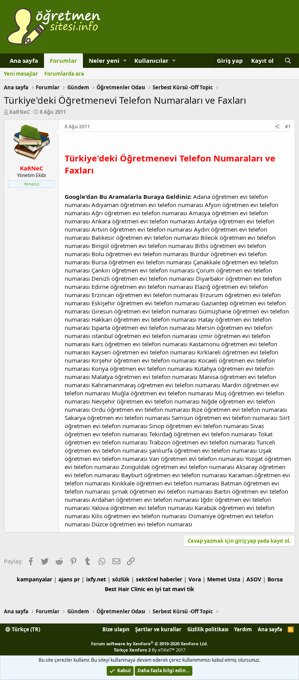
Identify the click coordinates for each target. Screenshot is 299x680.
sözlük (121, 579)
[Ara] (287, 60)
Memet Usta (223, 579)
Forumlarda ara (64, 73)
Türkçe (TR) (25, 629)
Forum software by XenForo (149, 643)
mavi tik (183, 589)
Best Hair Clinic (125, 589)
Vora (194, 579)
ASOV (253, 579)
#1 (288, 126)
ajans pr (69, 579)
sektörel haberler (159, 579)
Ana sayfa (24, 60)
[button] (124, 60)
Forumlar (63, 60)
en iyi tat (159, 589)
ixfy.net (96, 579)
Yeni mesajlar (21, 73)
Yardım (243, 629)
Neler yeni (104, 60)
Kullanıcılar (151, 60)
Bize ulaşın (116, 629)
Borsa (275, 579)
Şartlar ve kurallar (158, 629)
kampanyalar (34, 579)
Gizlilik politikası (208, 629)
